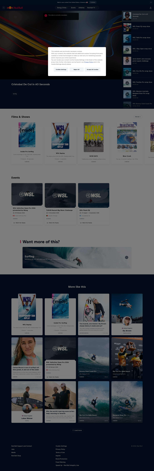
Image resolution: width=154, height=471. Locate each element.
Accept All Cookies (92, 69)
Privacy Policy (88, 62)
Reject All (76, 69)
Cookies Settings (61, 69)
